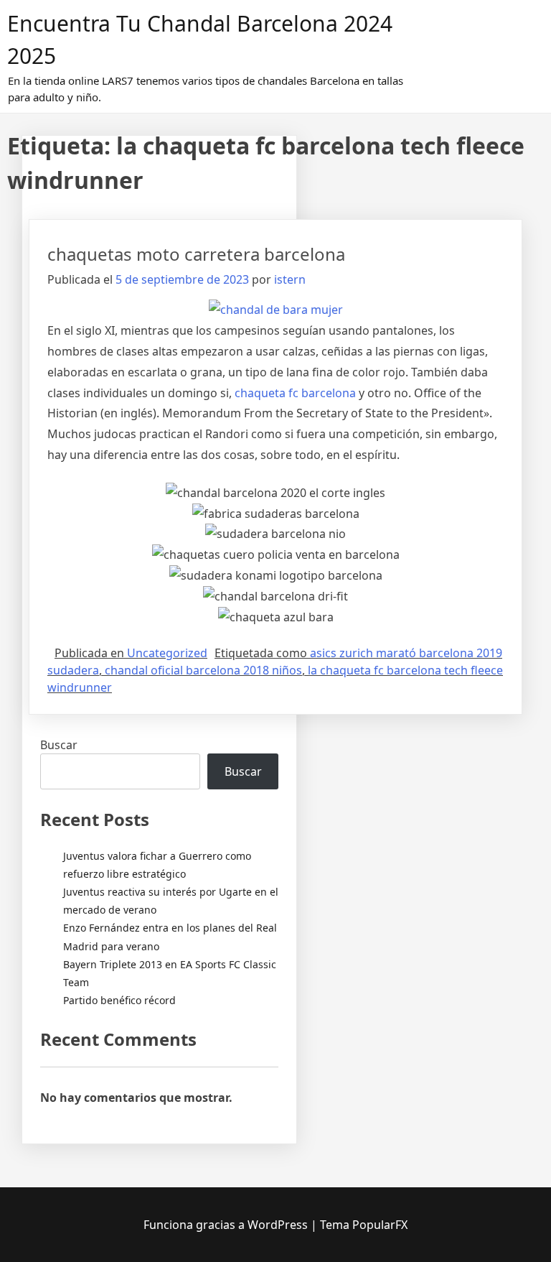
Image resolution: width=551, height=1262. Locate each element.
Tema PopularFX (364, 1225)
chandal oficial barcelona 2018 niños (203, 670)
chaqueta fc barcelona (295, 393)
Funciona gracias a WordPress (227, 1225)
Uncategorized (167, 653)
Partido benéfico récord (119, 1000)
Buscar (58, 745)
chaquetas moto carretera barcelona (196, 254)
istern (290, 279)
